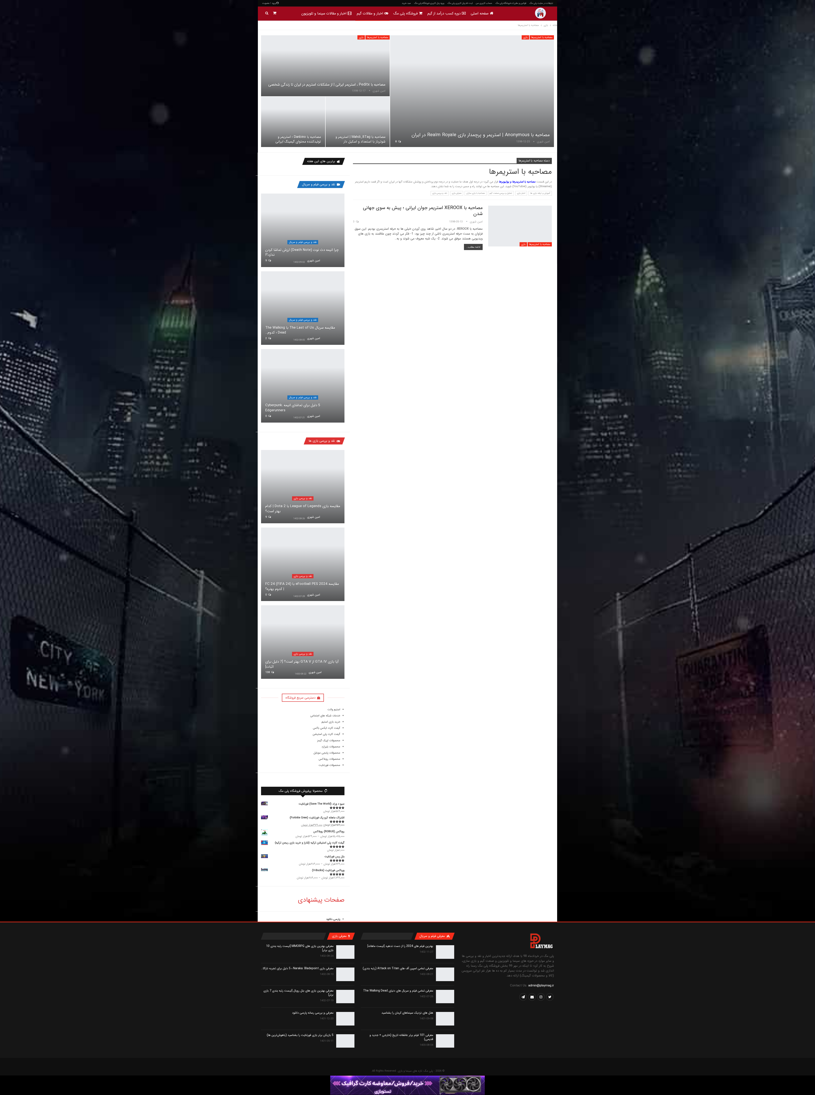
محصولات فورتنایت (329, 765)
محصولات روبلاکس (329, 759)
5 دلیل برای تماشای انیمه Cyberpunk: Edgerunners (292, 407)
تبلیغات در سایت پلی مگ (541, 3)
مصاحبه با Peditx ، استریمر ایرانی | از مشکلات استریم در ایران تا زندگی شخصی (326, 85)
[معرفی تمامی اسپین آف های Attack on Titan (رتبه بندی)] (445, 974)
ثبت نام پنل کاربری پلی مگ (460, 3)
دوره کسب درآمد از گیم (444, 13)
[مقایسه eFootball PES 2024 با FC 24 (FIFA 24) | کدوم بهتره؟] (303, 564)
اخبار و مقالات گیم (370, 13)
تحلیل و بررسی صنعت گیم (501, 193)
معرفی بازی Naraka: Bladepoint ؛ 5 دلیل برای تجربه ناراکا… (297, 968)
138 (268, 672)
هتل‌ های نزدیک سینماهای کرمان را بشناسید (407, 1012)
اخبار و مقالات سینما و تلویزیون (324, 13)
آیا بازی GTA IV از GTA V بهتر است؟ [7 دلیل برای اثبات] (302, 664)
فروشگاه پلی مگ (405, 13)
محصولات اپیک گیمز (328, 740)
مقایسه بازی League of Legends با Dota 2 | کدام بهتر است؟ (302, 508)
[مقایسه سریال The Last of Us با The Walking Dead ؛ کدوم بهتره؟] (303, 308)
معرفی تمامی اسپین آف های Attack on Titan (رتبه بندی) (398, 968)
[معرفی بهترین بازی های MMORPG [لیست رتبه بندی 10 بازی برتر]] (345, 952)
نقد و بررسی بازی (439, 193)
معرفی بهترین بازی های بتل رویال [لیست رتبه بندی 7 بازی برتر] (298, 992)
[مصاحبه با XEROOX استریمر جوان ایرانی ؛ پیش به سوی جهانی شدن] (520, 226)
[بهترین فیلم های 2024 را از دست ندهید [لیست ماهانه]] (445, 952)
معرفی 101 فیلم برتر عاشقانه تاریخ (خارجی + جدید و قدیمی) (401, 1037)
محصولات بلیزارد (331, 746)
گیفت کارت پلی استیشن (326, 734)
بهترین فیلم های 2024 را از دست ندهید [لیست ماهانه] (400, 946)
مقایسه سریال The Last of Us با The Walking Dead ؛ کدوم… (300, 330)
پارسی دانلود (333, 919)
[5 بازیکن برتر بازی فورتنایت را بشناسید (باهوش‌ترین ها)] (345, 1041)
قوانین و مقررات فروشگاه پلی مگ (510, 3)
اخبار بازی (521, 193)
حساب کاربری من (484, 3)
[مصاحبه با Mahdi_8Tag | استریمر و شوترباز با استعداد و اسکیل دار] (357, 121)
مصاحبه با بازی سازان (475, 193)
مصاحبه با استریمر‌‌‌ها (541, 37)
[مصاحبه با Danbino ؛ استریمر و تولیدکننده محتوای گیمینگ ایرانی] (293, 121)
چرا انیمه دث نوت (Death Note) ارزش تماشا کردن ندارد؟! (302, 252)
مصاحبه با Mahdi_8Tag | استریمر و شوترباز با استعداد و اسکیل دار (360, 139)
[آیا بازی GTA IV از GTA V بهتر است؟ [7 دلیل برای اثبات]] (303, 642)
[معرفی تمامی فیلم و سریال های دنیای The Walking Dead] (445, 996)
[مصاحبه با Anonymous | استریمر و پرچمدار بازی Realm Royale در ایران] (472, 91)
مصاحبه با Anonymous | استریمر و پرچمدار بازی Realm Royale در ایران (481, 135)
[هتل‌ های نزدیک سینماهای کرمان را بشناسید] (445, 1019)
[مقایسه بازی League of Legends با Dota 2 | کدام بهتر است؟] (303, 487)
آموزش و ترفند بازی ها (540, 193)
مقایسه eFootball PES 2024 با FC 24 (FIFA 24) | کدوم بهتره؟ (302, 586)
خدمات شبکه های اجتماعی (325, 715)
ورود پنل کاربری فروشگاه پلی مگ (429, 3)
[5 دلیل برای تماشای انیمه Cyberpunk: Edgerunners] (303, 386)
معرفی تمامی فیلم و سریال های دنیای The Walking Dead (398, 990)
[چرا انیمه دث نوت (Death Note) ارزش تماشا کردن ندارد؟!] (303, 230)
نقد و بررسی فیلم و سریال (303, 242)
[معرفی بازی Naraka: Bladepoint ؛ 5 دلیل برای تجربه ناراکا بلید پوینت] (345, 974)
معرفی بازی (456, 193)
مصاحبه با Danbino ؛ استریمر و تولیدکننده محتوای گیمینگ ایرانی (298, 139)
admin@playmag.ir (541, 985)
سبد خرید (406, 3)
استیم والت (333, 709)
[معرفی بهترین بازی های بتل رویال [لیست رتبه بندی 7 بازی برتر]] (345, 996)
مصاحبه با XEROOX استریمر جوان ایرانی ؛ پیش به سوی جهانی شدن (423, 210)
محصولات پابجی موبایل (326, 753)
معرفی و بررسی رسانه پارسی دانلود (312, 1012)
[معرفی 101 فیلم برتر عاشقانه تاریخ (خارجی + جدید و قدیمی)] (445, 1041)
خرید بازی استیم (331, 722)
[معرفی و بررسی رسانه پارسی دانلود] (345, 1019)
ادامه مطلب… (473, 247)
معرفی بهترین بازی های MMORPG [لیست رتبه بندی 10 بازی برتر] (299, 948)
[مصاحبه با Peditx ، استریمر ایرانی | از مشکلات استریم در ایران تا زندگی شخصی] (325, 65)
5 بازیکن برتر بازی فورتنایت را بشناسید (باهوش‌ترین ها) (300, 1035)
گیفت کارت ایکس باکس (326, 728)
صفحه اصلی (479, 13)
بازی (525, 37)
